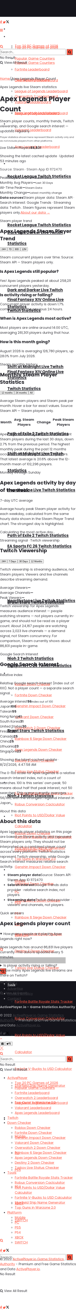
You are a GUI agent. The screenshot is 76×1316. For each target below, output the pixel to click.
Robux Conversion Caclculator (40, 804)
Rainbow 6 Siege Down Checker (41, 917)
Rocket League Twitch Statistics (39, 225)
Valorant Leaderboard (33, 1107)
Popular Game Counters (35, 58)
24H (3, 249)
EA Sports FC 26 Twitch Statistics (39, 546)
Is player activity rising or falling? (30, 965)
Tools (11, 1172)
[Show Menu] (1, 30)
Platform (13, 870)
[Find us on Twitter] (6, 1307)
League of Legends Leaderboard (41, 91)
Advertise (15, 988)
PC (17, 1222)
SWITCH (21, 1220)
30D (17, 249)
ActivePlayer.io (28, 1025)
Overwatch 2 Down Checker (38, 728)
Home (5, 78)
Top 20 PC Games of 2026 (36, 47)
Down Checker (19, 1122)
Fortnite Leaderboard (32, 69)
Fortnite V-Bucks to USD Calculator (43, 1068)
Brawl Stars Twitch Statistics (35, 602)
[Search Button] (1, 1240)
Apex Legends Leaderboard (37, 113)
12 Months (36, 561)
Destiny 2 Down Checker (34, 1162)
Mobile (20, 1217)
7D (10, 249)
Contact (14, 998)
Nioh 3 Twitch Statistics (30, 658)
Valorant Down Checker (34, 717)
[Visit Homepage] (14, 8)
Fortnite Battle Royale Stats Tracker (44, 1001)
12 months (7, 392)
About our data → (35, 212)
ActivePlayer (16, 29)
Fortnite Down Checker (33, 695)
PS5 (18, 1227)
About (12, 983)
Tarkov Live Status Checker (37, 1167)
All (31, 392)
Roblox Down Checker (33, 1127)
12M (24, 249)
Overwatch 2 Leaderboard (36, 1097)
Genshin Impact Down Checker (40, 867)
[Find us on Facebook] (1, 1307)
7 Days (12, 561)
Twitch (12, 1117)
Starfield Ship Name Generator (40, 1202)
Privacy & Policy (20, 993)
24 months (21, 392)
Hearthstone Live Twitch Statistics (41, 490)
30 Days (23, 561)
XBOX (19, 1237)
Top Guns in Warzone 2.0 (35, 1207)
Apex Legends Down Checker (38, 749)
